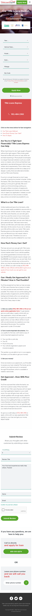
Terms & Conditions (19, 80)
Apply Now (21, 2)
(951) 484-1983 (17, 309)
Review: (4, 463)
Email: (4, 498)
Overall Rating (5, 449)
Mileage (6, 64)
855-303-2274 (16, 551)
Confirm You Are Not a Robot (9, 505)
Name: (4, 491)
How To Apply (7, 135)
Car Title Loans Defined (10, 131)
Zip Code (6, 70)
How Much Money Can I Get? (12, 133)
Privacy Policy (10, 80)
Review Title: (5, 457)
